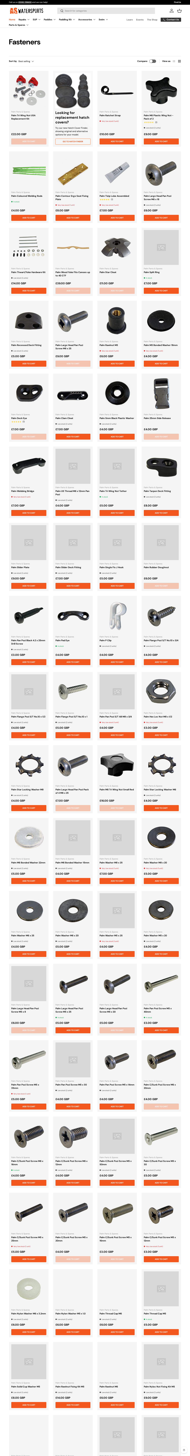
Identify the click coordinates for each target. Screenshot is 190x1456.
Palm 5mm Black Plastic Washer (117, 418)
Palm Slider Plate (20, 567)
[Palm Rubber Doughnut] (161, 542)
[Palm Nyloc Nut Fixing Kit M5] (161, 1361)
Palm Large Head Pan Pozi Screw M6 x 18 (157, 198)
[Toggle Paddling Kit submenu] (74, 19)
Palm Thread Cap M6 (111, 1313)
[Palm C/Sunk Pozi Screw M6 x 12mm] (73, 1136)
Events (140, 19)
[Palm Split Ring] (161, 247)
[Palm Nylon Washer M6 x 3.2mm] (28, 1288)
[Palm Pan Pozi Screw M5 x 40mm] (161, 983)
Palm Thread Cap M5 (155, 1313)
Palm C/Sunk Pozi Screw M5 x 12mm (160, 1239)
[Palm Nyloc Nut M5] (73, 1434)
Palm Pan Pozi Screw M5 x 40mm (158, 1010)
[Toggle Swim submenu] (106, 19)
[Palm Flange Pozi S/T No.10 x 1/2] (28, 691)
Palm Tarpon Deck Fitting (157, 491)
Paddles (48, 19)
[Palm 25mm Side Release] (161, 393)
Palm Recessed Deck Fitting (26, 345)
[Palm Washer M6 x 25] (28, 910)
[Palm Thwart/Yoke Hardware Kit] (28, 247)
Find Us (177, 2)
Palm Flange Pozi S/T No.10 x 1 (71, 716)
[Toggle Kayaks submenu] (28, 19)
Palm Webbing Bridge (22, 491)
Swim (102, 19)
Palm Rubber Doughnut (156, 567)
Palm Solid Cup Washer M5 (25, 1386)
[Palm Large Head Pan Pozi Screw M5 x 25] (73, 983)
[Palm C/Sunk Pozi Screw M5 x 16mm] (117, 1212)
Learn (130, 19)
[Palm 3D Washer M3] (161, 1434)
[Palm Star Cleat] (117, 247)
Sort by (13, 61)
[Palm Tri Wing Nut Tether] (117, 466)
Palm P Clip (105, 640)
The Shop (152, 19)
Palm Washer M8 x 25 (111, 862)
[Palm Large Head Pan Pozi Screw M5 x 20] (117, 983)
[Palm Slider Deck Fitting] (73, 542)
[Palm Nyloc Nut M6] (28, 1434)
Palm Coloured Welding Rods (26, 196)
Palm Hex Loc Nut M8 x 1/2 (158, 716)
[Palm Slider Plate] (28, 542)
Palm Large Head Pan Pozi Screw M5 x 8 (25, 1010)
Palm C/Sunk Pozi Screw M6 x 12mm (71, 1163)
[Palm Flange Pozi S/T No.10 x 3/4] (161, 615)
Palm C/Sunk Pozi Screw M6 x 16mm (27, 1163)
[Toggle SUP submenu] (39, 19)
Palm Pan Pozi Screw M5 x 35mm (25, 1086)
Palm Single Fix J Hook (112, 567)
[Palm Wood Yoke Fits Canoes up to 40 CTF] (73, 247)
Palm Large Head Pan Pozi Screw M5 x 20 (113, 1010)
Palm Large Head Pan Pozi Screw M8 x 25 (69, 347)
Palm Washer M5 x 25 (111, 935)
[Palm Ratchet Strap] (117, 90)
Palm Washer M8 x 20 (155, 862)
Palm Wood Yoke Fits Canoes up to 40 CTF (72, 274)
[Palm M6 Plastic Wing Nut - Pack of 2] (161, 90)
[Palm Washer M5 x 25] (117, 910)
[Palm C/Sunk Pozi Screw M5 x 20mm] (73, 1212)
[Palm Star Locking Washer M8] (28, 764)
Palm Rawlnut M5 (109, 345)
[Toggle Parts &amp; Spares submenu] (27, 25)
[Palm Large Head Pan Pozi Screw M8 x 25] (73, 320)
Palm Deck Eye (19, 418)
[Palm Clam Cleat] (73, 393)
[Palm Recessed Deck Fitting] (28, 320)
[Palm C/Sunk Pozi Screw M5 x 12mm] (161, 1212)
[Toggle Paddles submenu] (54, 19)
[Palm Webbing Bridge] (28, 466)
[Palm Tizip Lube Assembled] (117, 171)
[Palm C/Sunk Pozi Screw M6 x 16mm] (28, 1136)
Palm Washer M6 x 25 (22, 935)
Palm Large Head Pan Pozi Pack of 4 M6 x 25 (72, 791)
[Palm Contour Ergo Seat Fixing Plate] (73, 171)
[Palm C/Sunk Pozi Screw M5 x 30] (161, 1136)
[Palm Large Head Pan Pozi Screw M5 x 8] (28, 983)
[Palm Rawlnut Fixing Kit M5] (73, 1361)
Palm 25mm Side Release (157, 418)
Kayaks (22, 19)
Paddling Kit (65, 19)
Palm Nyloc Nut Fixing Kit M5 (159, 1386)
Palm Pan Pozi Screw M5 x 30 (71, 1084)
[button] (179, 11)
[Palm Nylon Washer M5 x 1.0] (73, 1288)
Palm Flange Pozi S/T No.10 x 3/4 (161, 640)
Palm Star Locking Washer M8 (27, 789)
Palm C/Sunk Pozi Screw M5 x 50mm (116, 1163)
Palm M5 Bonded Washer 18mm (161, 345)
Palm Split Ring (152, 272)
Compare (142, 61)
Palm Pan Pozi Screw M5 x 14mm (117, 1084)
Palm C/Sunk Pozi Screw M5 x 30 (160, 1163)
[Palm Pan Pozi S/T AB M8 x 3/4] (117, 691)
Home (12, 19)
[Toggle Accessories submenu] (94, 19)
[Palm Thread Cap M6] (117, 1288)
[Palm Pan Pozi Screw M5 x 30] (73, 1060)
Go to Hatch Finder (73, 141)
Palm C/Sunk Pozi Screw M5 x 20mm (71, 1239)
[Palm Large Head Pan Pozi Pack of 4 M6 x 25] (73, 764)
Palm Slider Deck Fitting (68, 567)
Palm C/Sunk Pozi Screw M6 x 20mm (160, 1086)
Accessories (85, 19)
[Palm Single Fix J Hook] (117, 542)
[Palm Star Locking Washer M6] (161, 764)
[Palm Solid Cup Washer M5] (28, 1361)
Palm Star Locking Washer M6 (160, 789)
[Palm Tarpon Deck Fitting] (161, 466)
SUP (35, 19)
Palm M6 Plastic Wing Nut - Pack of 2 (158, 117)
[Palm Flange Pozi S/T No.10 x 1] (73, 691)
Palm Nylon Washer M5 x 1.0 (70, 1313)
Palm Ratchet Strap (110, 115)
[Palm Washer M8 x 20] (161, 837)
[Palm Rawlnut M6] (117, 1361)
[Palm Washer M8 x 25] (117, 837)
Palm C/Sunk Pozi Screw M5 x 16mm (116, 1239)
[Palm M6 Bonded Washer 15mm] (73, 837)
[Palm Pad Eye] (73, 615)
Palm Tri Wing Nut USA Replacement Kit (23, 117)
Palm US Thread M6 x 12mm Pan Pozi (72, 493)
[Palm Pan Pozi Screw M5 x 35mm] (28, 1060)
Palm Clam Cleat (64, 418)
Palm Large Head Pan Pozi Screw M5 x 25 (69, 1010)
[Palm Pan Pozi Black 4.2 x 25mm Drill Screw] (28, 615)
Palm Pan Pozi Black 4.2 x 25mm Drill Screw (28, 642)
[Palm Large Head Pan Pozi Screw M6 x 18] (161, 171)
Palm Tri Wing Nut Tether (113, 491)
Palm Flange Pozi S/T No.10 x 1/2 (28, 716)
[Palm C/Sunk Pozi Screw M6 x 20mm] (161, 1060)
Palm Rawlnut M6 (109, 1386)
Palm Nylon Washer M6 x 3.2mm (28, 1313)
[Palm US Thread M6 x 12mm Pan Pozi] (73, 466)
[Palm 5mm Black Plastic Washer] (117, 393)
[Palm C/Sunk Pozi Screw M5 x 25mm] (28, 1212)
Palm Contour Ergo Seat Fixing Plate (71, 198)
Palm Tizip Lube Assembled (114, 196)
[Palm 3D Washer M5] (117, 1434)
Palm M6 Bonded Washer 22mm (28, 862)
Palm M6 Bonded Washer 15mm (72, 862)
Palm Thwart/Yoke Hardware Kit (28, 272)
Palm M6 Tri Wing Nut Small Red (117, 789)
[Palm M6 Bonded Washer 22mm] (28, 837)
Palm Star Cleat (108, 272)
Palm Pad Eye (62, 640)
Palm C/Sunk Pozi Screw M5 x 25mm (27, 1239)
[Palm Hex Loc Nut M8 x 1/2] (161, 691)
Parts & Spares (17, 25)
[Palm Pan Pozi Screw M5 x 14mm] (117, 1060)
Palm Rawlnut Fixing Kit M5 (69, 1386)
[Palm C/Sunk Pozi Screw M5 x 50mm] (117, 1136)
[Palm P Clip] (117, 615)
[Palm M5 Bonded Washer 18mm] (161, 320)
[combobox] (106, 11)
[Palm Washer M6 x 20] (73, 910)
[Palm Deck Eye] (28, 393)
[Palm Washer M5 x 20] (161, 910)
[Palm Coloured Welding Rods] (28, 171)
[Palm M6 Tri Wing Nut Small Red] (117, 764)
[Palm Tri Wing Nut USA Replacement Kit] (28, 90)
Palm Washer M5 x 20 (155, 935)
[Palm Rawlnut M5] (117, 320)
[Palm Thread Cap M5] (161, 1288)
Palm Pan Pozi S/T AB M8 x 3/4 (116, 716)
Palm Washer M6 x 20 (67, 935)
